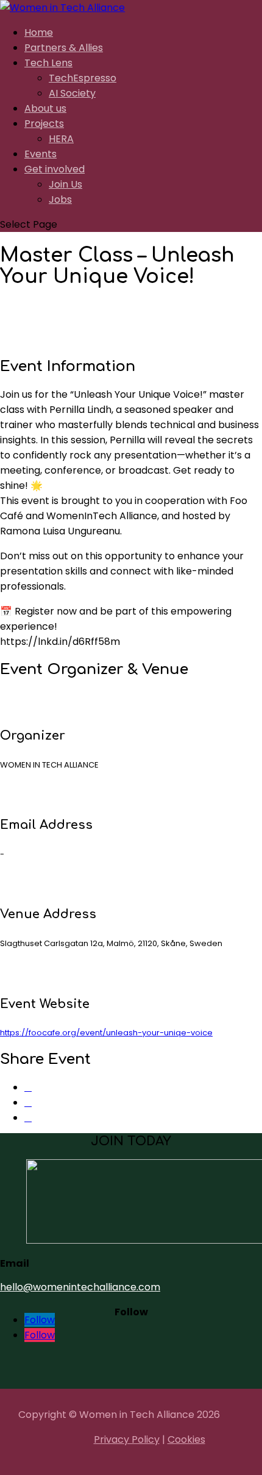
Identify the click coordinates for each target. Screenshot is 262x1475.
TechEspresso (82, 78)
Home (38, 32)
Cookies (186, 1439)
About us (45, 108)
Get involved (54, 169)
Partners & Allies (63, 48)
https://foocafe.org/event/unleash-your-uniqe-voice (106, 1032)
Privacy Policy (127, 1439)
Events (40, 154)
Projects (44, 124)
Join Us (65, 184)
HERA (61, 139)
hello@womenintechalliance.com (80, 1287)
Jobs (60, 199)
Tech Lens (48, 63)
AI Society (72, 93)
